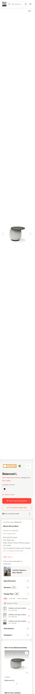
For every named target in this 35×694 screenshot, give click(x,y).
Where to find (9, 495)
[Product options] (26, 652)
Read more (7, 557)
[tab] (5, 598)
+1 (26, 672)
